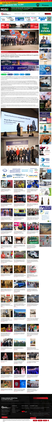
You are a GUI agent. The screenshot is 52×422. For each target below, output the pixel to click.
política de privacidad (38, 413)
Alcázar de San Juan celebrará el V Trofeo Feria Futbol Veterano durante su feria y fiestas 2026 (33, 319)
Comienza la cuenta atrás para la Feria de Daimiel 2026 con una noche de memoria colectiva (19, 376)
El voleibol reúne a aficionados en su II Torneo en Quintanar (19, 333)
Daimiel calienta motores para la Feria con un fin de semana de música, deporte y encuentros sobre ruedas (33, 334)
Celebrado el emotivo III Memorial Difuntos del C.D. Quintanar (18, 348)
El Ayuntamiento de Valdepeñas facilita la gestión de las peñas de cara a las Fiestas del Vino (33, 376)
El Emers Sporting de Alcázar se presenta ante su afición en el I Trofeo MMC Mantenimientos (19, 204)
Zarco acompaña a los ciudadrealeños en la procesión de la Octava (6, 348)
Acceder (45, 229)
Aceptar (35, 420)
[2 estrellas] (1, 72)
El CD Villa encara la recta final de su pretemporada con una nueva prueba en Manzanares (19, 260)
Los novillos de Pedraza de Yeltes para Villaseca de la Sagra (33, 362)
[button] (18, 13)
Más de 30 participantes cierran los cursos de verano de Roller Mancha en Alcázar (6, 204)
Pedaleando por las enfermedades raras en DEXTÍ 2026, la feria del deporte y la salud (32, 275)
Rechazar (40, 420)
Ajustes (45, 420)
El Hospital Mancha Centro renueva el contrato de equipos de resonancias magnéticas (32, 304)
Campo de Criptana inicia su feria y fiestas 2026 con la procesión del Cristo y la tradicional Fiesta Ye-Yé (6, 334)
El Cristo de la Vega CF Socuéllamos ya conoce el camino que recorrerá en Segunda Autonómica (31, 246)
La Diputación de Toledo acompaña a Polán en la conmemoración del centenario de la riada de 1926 (6, 319)
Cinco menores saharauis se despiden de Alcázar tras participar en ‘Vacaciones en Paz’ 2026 (7, 305)
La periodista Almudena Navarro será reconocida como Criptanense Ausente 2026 (20, 232)
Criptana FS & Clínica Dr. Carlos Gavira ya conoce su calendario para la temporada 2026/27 (19, 390)
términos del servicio (32, 416)
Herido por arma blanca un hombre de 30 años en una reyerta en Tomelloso (19, 218)
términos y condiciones (45, 413)
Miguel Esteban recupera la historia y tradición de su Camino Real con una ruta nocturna (7, 290)
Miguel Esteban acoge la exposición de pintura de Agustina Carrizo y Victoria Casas (33, 348)
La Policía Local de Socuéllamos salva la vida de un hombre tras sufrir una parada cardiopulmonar (19, 290)
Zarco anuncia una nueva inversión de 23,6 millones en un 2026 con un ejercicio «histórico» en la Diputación (7, 261)
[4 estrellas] (2, 72)
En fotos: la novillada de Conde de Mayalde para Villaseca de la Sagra (19, 246)
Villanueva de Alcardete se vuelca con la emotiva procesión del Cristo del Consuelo (6, 376)
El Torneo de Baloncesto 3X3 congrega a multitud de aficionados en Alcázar (19, 362)
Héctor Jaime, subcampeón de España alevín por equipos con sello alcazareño (32, 204)
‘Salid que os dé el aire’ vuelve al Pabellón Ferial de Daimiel (6, 275)
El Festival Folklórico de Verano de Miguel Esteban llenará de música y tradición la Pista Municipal (32, 190)
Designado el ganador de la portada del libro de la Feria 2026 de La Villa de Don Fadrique (20, 275)
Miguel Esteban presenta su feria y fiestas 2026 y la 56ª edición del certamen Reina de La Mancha (33, 218)
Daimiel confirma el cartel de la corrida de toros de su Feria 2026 (7, 389)
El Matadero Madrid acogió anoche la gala (8, 53)
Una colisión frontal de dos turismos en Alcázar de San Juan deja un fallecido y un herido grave (20, 305)
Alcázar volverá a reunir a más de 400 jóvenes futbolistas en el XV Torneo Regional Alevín (33, 232)
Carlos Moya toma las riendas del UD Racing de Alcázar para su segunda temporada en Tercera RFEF (7, 246)
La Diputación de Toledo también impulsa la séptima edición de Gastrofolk (6, 190)
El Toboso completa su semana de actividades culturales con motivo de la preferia (6, 232)
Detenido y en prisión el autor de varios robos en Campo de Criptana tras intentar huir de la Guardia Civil (32, 261)
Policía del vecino (4, 361)
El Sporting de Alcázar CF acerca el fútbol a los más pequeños (20, 319)
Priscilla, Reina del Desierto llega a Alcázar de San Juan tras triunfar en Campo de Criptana (7, 218)
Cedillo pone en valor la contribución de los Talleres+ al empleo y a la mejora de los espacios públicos (32, 390)
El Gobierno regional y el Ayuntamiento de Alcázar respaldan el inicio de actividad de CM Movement (19, 190)
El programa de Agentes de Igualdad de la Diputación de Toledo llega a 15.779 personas (32, 290)
